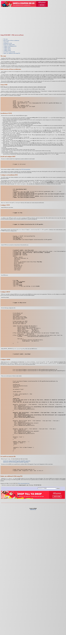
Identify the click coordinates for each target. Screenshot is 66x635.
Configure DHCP (7, 49)
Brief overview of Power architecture (11, 40)
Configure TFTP (6, 47)
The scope (5, 39)
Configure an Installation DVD (9, 46)
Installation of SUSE (7, 43)
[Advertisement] (33, 24)
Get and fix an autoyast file (9, 51)
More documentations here (24, 483)
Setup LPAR (6, 41)
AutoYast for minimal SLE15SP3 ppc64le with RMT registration (16, 461)
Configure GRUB (7, 50)
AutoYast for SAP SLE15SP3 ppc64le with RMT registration (15, 462)
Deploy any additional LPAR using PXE (11, 53)
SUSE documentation (25, 169)
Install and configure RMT (9, 44)
